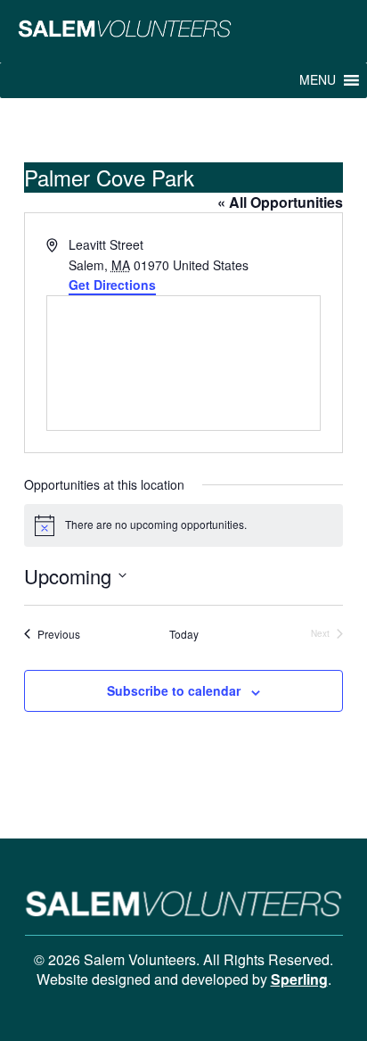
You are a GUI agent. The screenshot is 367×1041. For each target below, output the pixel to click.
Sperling (299, 979)
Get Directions (112, 284)
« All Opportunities (280, 202)
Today (184, 634)
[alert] (183, 525)
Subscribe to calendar (174, 690)
